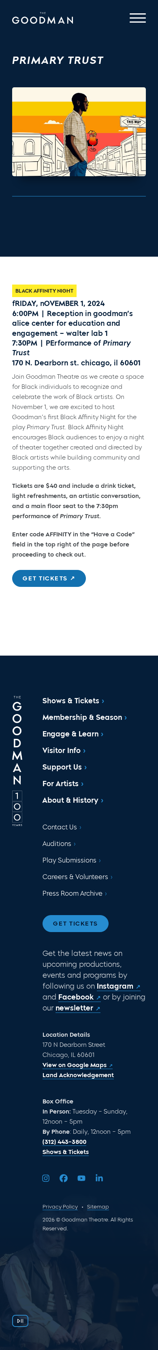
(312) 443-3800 (64, 1141)
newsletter (74, 1008)
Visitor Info (62, 750)
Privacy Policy (60, 1207)
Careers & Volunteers (75, 877)
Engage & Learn (70, 734)
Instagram (115, 986)
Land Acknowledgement (78, 1075)
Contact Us (60, 827)
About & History (70, 800)
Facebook (76, 997)
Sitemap (98, 1207)
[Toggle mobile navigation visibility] (138, 18)
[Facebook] (64, 1178)
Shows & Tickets (71, 700)
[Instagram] (46, 1178)
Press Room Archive (72, 893)
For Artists (61, 783)
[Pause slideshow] (20, 1321)
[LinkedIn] (99, 1178)
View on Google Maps (75, 1065)
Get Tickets (75, 923)
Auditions (57, 844)
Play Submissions (69, 860)
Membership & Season (82, 717)
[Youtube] (81, 1178)
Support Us (62, 767)
